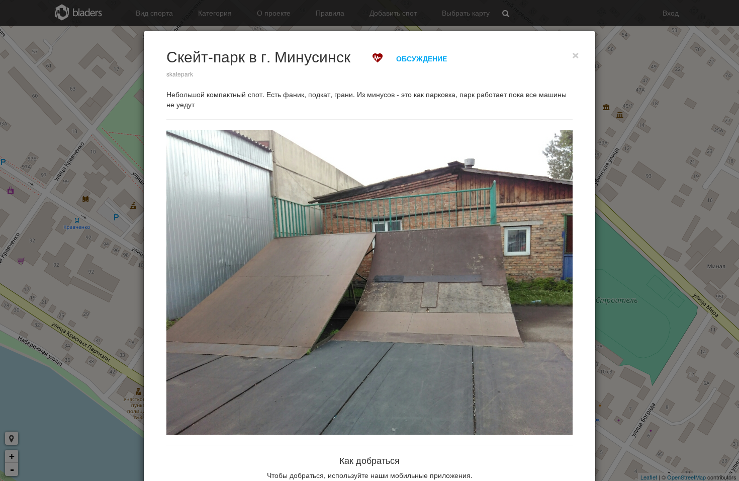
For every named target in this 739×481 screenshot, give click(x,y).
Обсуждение (421, 58)
